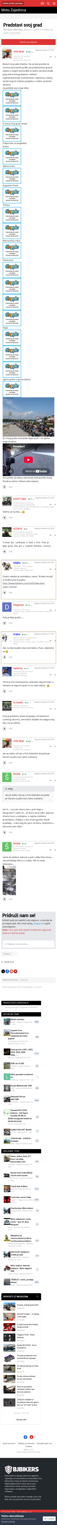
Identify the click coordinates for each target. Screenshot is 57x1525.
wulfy (12, 1088)
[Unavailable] (9, 870)
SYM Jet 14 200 (17, 1063)
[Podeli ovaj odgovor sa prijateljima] (55, 57)
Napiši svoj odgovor (28, 42)
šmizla (16, 773)
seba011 (14, 1200)
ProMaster (14, 1102)
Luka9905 (11, 1164)
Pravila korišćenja (8, 1521)
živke (12, 1143)
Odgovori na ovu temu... (18, 944)
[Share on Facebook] (7, 971)
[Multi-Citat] (4, 487)
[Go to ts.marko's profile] (5, 703)
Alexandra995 (16, 1211)
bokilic (13, 1285)
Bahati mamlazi (17, 1019)
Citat (10, 487)
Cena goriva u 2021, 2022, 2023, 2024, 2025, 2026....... (22, 1052)
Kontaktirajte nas (44, 1443)
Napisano (44, 498)
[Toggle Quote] (6, 789)
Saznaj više (21, 1419)
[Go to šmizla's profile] (5, 775)
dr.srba (13, 1132)
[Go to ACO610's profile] (5, 530)
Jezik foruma (9, 1443)
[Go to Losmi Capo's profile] (5, 499)
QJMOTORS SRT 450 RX (21, 1130)
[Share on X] (3, 971)
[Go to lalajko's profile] (5, 564)
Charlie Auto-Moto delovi (22, 1208)
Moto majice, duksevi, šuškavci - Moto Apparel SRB (21, 1268)
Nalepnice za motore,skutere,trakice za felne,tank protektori (21, 1238)
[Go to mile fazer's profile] (5, 51)
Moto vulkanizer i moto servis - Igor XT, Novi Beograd (21, 1222)
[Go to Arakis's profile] (5, 635)
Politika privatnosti (26, 1443)
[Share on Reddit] (11, 971)
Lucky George (13, 1274)
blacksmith (15, 1178)
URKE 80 (14, 1066)
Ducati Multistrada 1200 (21, 1086)
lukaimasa (14, 1080)
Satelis (13, 1022)
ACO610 (17, 528)
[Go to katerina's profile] (5, 669)
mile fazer (18, 29)
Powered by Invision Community (28, 1452)
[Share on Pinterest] (15, 971)
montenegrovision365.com (18, 1041)
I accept (50, 1518)
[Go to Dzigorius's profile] (5, 605)
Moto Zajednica (13, 10)
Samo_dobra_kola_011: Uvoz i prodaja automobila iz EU (21, 1159)
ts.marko (18, 702)
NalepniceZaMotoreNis (16, 1243)
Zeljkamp (14, 1189)
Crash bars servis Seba (21, 1197)
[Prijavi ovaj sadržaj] (50, 57)
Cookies (28, 1446)
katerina (18, 668)
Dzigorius (18, 604)
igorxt (10, 1227)
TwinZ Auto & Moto (19, 1186)
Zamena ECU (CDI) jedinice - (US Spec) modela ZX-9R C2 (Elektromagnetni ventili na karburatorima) (20, 1115)
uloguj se (38, 923)
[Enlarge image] (12, 97)
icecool (10, 1124)
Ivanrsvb (11, 1057)
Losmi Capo (19, 498)
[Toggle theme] (37, 1297)
